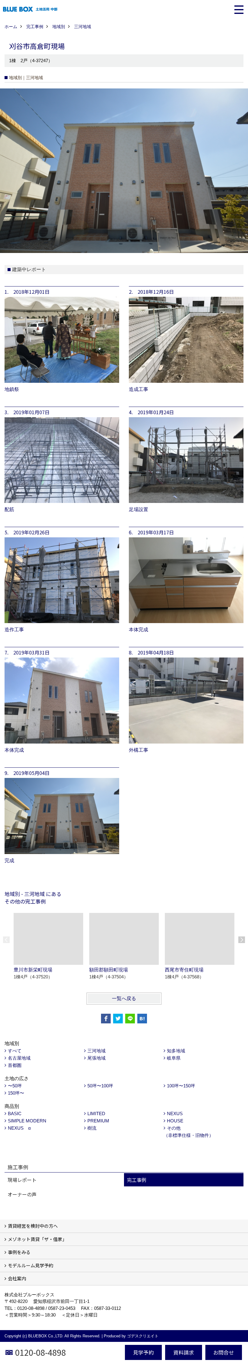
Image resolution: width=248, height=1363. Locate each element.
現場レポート (22, 1179)
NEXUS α (19, 1128)
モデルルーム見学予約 (30, 1265)
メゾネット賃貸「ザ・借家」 (37, 1239)
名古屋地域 (19, 1058)
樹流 (91, 1128)
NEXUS (175, 1113)
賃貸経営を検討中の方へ (33, 1226)
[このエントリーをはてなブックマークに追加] (142, 1018)
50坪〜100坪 (100, 1085)
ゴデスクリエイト (142, 1336)
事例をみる (19, 1252)
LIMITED (96, 1113)
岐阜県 (174, 1058)
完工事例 (136, 1179)
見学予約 (143, 1352)
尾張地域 (96, 1058)
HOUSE (175, 1120)
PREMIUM (98, 1120)
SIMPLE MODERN (27, 1120)
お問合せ (223, 1352)
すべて (14, 1050)
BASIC (14, 1113)
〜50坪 (15, 1085)
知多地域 (176, 1050)
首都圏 (14, 1065)
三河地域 (96, 1050)
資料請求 (183, 1352)
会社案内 (17, 1278)
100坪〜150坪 (181, 1085)
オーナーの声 (22, 1194)
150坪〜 (16, 1093)
